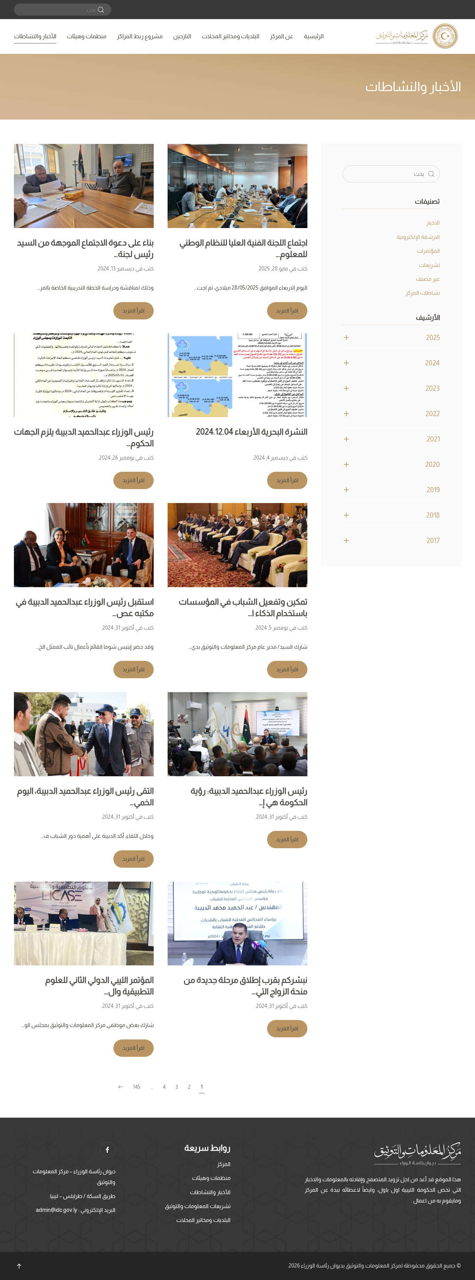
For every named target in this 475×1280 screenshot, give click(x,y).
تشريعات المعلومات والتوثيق (198, 1206)
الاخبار (433, 223)
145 (136, 1087)
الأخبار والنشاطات (35, 36)
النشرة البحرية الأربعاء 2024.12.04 (251, 431)
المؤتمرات (428, 251)
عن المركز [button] (281, 36)
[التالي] (120, 1087)
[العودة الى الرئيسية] (417, 36)
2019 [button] (433, 490)
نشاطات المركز (422, 293)
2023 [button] (433, 388)
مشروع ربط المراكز (140, 36)
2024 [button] (432, 363)
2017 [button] (433, 540)
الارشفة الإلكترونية (418, 237)
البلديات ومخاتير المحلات (230, 36)
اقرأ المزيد (287, 311)
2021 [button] (433, 439)
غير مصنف (428, 279)
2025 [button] (433, 337)
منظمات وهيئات (86, 36)
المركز (224, 1164)
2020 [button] (432, 464)
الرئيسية (314, 36)
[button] (19, 1266)
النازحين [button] (182, 36)
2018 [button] (433, 515)
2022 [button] (433, 414)
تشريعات (429, 265)
